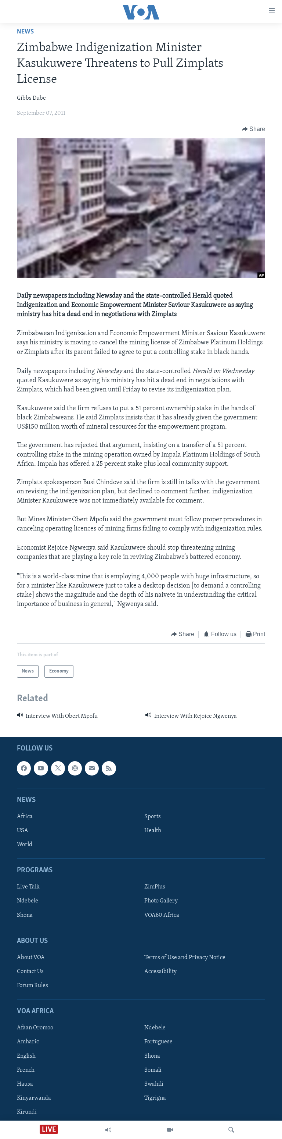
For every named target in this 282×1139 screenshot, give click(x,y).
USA (22, 831)
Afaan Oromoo (35, 1028)
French (26, 1070)
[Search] (231, 1130)
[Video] (170, 1130)
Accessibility (160, 972)
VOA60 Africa (161, 915)
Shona (25, 915)
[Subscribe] (92, 769)
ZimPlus (154, 887)
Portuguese (158, 1042)
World (24, 845)
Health (152, 831)
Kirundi (27, 1112)
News (25, 32)
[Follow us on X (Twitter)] (58, 769)
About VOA (31, 958)
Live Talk (28, 887)
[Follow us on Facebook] (24, 769)
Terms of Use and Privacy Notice (184, 958)
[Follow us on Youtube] (41, 769)
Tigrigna (155, 1098)
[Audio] (108, 1130)
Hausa (25, 1084)
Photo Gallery (161, 901)
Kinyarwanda (34, 1098)
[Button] (253, 129)
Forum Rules (32, 986)
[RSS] (109, 769)
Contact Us (30, 972)
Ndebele (27, 901)
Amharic (28, 1042)
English (26, 1056)
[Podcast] (75, 769)
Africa (25, 817)
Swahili (153, 1084)
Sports (152, 817)
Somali (153, 1070)
